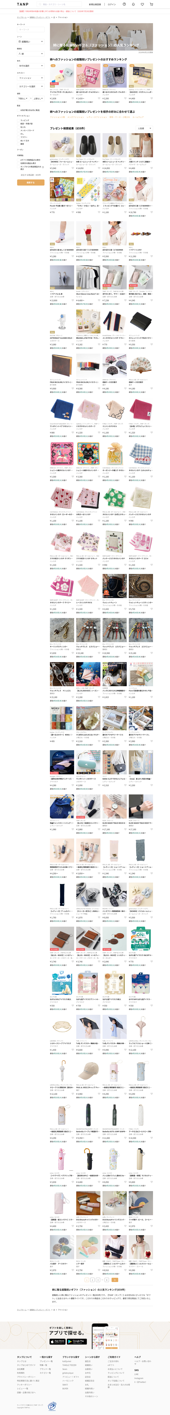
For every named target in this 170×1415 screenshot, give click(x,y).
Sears (64, 1369)
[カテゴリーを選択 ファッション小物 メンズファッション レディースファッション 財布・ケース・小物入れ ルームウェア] (31, 86)
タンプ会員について (116, 1380)
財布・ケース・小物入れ (120, 117)
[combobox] (59, 4)
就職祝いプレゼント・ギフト (40, 17)
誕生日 (88, 1361)
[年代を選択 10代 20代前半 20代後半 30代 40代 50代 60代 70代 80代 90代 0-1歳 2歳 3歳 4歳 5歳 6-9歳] (31, 65)
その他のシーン (91, 1396)
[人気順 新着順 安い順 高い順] (144, 128)
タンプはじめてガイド (26, 1365)
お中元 (88, 1373)
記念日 (88, 1377)
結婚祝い (88, 1365)
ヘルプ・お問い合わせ (142, 1362)
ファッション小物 (57, 117)
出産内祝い (89, 1392)
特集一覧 (43, 1365)
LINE (136, 1374)
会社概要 (20, 1369)
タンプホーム (22, 17)
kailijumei (66, 1361)
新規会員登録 (95, 4)
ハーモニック (68, 1380)
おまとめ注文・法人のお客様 (119, 1386)
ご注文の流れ (113, 1361)
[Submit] (40, 4)
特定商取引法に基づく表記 (28, 1380)
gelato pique (67, 1373)
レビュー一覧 (22, 1388)
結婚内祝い (89, 1388)
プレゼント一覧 (46, 1361)
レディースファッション (97, 117)
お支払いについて (115, 1369)
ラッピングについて (116, 1373)
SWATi (65, 1384)
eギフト (111, 1365)
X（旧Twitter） (140, 1382)
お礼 (87, 1384)
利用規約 (20, 1373)
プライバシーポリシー (26, 1377)
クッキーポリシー (24, 1384)
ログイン (112, 4)
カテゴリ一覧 (45, 1373)
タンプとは (21, 1361)
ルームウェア (138, 117)
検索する (31, 182)
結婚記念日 (89, 1380)
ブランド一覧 (45, 1369)
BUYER (65, 1388)
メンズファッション (75, 117)
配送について (113, 1377)
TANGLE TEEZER (69, 1365)
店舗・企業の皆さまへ (26, 1392)
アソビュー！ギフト (70, 1377)
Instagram (138, 1378)
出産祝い (88, 1369)
